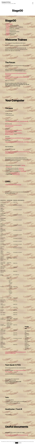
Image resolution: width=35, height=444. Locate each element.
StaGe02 (7, 28)
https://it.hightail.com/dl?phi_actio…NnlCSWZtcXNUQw (16, 121)
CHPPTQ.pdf (23, 171)
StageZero (8, 25)
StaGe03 (7, 30)
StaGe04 (8, 31)
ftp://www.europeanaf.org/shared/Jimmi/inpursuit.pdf (16, 435)
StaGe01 (7, 27)
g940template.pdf (16, 174)
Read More (19, 442)
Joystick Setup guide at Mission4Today (13, 184)
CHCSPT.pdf (21, 169)
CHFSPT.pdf (21, 168)
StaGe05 (7, 33)
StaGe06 (7, 34)
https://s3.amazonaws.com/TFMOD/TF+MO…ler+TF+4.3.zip (17, 138)
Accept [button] (17, 442)
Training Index (9, 24)
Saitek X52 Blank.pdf (15, 173)
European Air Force (6, 2)
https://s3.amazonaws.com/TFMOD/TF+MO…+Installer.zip (17, 141)
